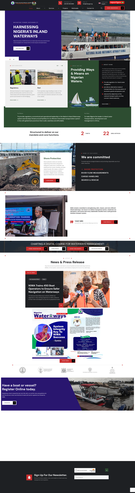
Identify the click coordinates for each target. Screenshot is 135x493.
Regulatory (14, 88)
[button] (58, 66)
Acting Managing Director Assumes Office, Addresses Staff (43, 288)
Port (39, 88)
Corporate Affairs (35, 278)
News (44, 278)
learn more (49, 180)
